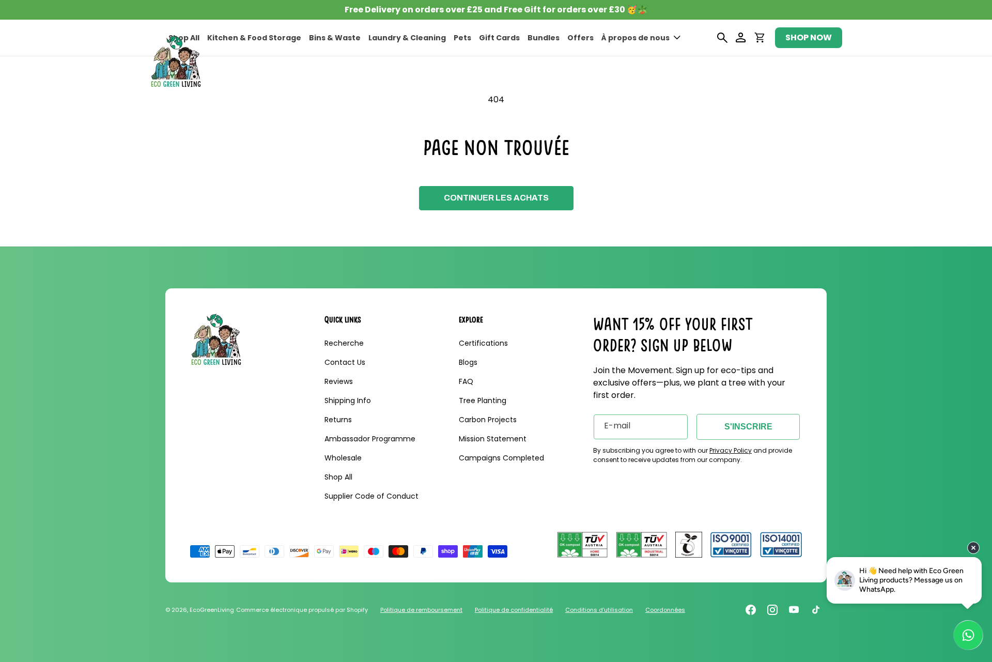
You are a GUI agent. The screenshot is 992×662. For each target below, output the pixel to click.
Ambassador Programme (369, 439)
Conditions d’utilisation (599, 610)
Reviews (338, 381)
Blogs (468, 362)
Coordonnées (665, 610)
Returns (338, 419)
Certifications (483, 343)
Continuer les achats (496, 197)
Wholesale (343, 458)
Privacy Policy (730, 450)
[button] (640, 38)
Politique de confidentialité (514, 610)
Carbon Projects (488, 419)
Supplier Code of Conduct (371, 496)
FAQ (466, 381)
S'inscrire (748, 426)
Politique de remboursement (421, 610)
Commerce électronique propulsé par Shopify (302, 610)
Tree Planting (482, 400)
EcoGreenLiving (212, 610)
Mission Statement (492, 439)
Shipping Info (347, 400)
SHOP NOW (808, 37)
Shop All (338, 477)
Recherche (344, 343)
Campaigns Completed (501, 458)
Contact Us (344, 362)
